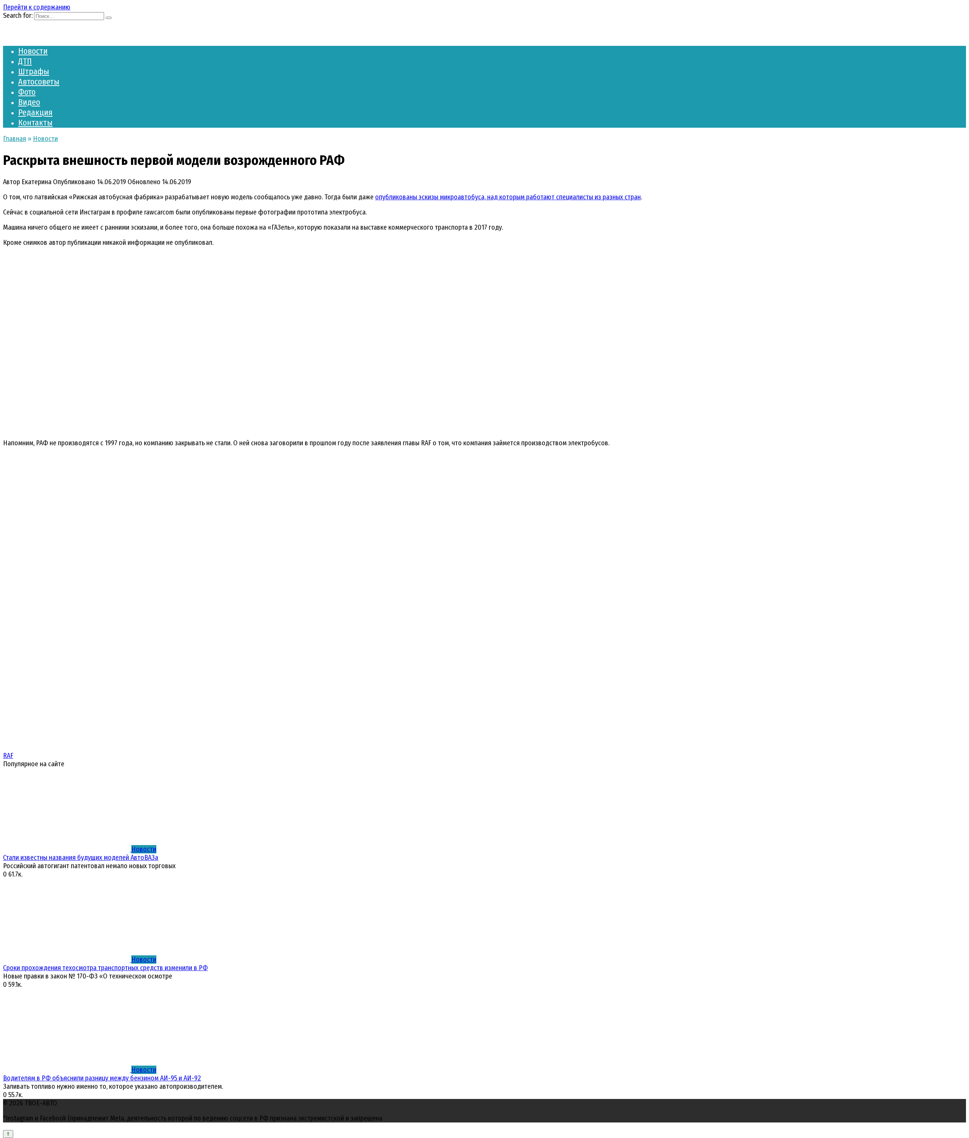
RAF (8, 755)
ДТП (25, 61)
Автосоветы (38, 82)
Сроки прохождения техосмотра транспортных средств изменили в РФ (105, 968)
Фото (27, 92)
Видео (29, 102)
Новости (33, 51)
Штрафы (33, 71)
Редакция (35, 112)
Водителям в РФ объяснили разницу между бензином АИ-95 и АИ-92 (102, 1078)
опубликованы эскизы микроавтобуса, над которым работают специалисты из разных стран (508, 197)
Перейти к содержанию (36, 7)
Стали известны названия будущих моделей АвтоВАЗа (80, 857)
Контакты (35, 122)
